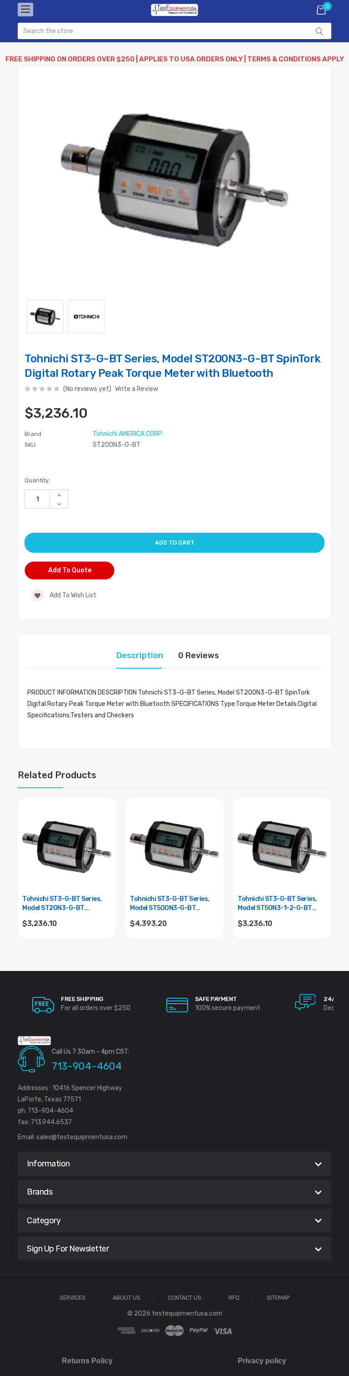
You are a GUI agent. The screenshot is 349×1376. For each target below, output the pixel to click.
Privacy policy (262, 1361)
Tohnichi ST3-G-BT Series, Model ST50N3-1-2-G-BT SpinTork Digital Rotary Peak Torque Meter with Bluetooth (281, 904)
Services (72, 1298)
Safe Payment (216, 999)
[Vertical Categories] (25, 9)
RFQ (234, 1298)
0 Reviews (198, 655)
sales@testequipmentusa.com (81, 1137)
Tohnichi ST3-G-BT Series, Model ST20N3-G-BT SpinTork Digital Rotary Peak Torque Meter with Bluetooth (65, 904)
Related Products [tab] (57, 775)
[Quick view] (103, 849)
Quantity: (37, 480)
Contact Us (184, 1298)
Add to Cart (67, 948)
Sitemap (278, 1298)
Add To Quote (69, 570)
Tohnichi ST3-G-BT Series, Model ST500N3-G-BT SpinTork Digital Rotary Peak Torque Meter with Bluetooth (173, 904)
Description (139, 655)
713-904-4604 (87, 1066)
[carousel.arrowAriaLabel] (43, 1005)
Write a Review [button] (136, 389)
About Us (126, 1298)
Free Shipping (82, 999)
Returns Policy (87, 1361)
